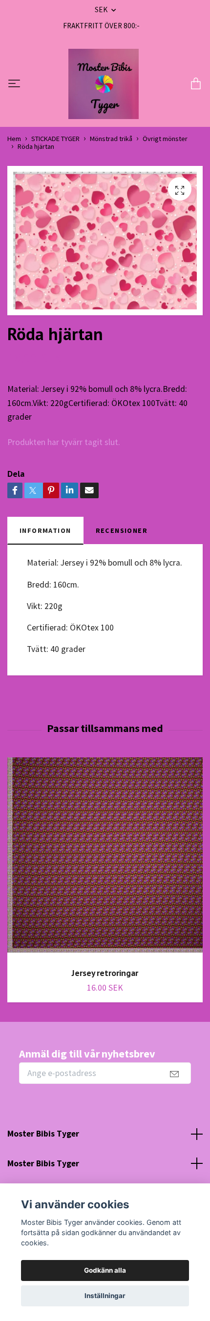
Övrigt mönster (165, 138)
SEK (102, 9)
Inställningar (105, 1296)
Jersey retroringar (105, 972)
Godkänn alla (105, 1270)
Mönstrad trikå (111, 138)
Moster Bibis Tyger (43, 1133)
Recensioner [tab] (122, 530)
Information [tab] (45, 530)
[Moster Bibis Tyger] (103, 84)
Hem (14, 138)
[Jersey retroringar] (105, 858)
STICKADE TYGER (55, 138)
